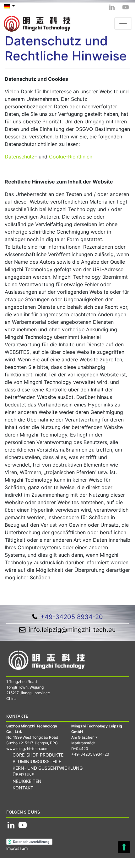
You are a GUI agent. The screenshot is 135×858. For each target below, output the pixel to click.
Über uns (24, 774)
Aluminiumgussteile (37, 761)
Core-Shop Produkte (38, 754)
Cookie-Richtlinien (70, 156)
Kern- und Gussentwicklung (48, 768)
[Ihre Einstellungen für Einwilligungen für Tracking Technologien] (124, 847)
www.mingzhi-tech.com (27, 748)
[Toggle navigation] (123, 23)
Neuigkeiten (27, 781)
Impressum (17, 848)
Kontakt (23, 787)
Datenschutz (20, 156)
